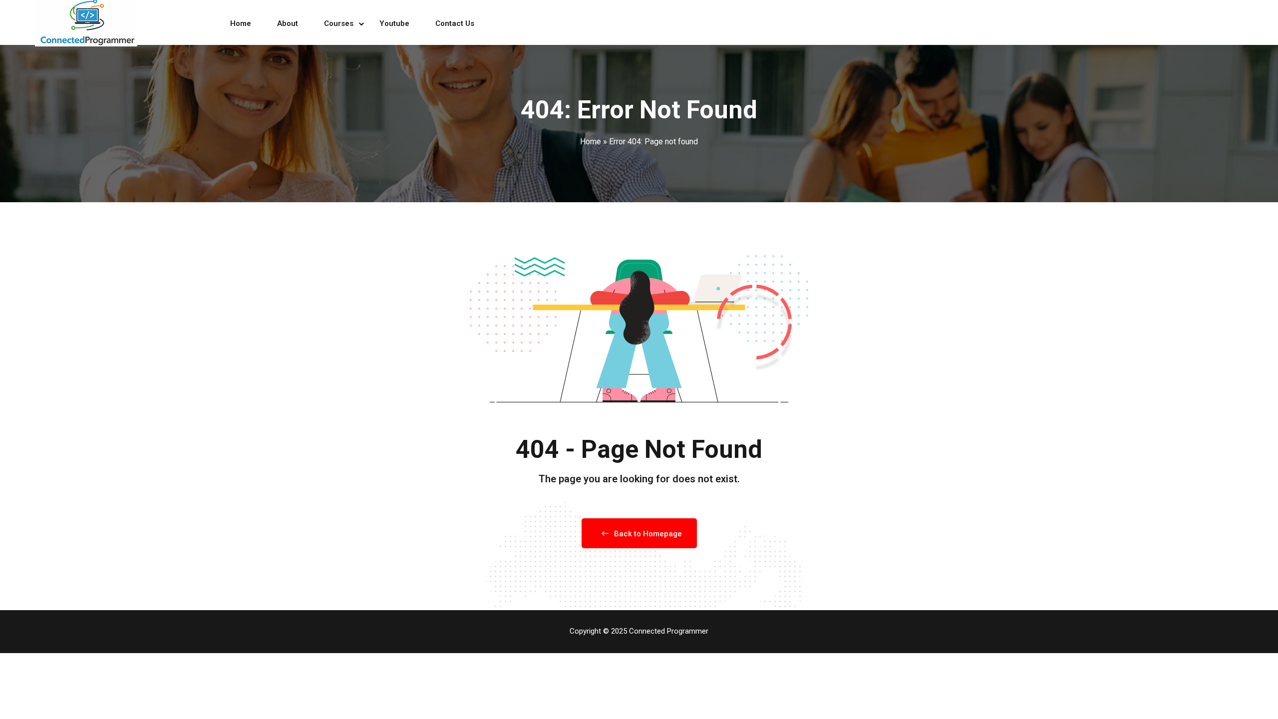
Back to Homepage (648, 533)
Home (240, 23)
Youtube (394, 23)
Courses (338, 23)
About (287, 23)
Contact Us (454, 23)
